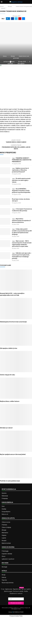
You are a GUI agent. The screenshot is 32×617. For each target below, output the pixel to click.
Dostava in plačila (18, 591)
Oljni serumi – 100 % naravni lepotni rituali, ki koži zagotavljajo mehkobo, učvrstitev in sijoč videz (21, 243)
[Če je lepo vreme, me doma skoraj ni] (5, 201)
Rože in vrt (5, 514)
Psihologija (5, 551)
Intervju (4, 577)
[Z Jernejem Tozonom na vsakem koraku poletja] (5, 211)
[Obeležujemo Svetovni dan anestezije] (16, 308)
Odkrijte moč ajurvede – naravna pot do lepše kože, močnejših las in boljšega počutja (22, 255)
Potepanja (5, 498)
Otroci (3, 556)
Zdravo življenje (6, 527)
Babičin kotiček (6, 543)
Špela (13, 61)
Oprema (4, 493)
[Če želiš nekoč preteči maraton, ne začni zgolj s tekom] (5, 181)
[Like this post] (8, 18)
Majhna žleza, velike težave (9, 401)
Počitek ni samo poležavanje (10, 481)
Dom (3, 506)
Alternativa (5, 532)
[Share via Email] (23, 18)
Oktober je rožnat (6, 428)
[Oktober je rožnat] (16, 414)
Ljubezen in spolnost (8, 559)
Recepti (4, 540)
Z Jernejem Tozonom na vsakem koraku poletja (22, 209)
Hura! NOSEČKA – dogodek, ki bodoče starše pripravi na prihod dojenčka (21, 190)
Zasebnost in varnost (16, 593)
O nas (2, 589)
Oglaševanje (8, 589)
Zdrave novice (6, 522)
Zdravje (10, 6)
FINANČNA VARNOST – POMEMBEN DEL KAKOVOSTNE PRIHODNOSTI (21, 159)
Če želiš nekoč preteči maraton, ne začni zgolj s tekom (21, 180)
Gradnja (4, 509)
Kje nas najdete (26, 589)
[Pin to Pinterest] (19, 18)
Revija (3, 574)
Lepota (4, 538)
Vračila (26, 591)
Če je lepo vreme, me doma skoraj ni (21, 200)
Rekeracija (5, 496)
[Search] (30, 2)
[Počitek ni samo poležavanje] (16, 467)
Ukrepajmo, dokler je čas (8, 348)
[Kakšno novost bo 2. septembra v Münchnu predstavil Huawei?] (5, 170)
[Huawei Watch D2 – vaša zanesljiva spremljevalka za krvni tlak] (16, 280)
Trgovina (4, 580)
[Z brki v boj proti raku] (16, 361)
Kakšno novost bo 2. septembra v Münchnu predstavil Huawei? (20, 170)
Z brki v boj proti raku (7, 375)
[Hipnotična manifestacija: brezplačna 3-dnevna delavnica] (5, 221)
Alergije (4, 530)
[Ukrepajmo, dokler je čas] (16, 335)
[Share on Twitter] (16, 18)
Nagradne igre (17, 589)
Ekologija (4, 567)
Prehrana (4, 524)
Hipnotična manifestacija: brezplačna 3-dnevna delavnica (21, 220)
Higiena (4, 535)
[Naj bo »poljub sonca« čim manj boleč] (16, 441)
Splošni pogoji (8, 591)
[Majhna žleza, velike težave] (16, 388)
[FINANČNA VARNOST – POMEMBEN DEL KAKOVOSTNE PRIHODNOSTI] (5, 160)
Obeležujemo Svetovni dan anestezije (13, 322)
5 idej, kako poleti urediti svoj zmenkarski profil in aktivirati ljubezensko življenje (22, 231)
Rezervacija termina (7, 582)
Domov (2, 6)
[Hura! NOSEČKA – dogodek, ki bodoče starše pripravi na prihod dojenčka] (5, 191)
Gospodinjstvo (6, 511)
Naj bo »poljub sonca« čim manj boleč (13, 454)
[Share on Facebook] (12, 18)
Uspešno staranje (7, 553)
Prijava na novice (16, 603)
